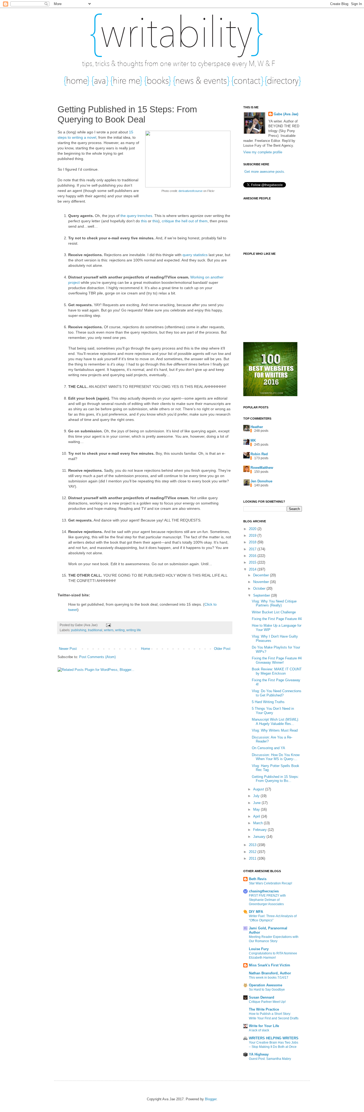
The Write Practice (264, 1009)
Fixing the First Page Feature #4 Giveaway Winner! (277, 660)
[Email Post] (107, 625)
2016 (253, 556)
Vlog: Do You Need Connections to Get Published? (276, 693)
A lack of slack (259, 1030)
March (258, 823)
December (261, 575)
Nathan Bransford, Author (270, 973)
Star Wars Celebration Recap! (270, 883)
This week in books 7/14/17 (268, 977)
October (259, 588)
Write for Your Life (264, 1026)
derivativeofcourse (191, 190)
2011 (253, 858)
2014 (253, 569)
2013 (253, 845)
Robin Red (259, 454)
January (259, 837)
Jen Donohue (261, 481)
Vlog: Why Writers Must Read (275, 730)
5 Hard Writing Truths (268, 702)
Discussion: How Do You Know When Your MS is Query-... (276, 757)
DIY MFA (256, 912)
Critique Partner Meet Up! (267, 1002)
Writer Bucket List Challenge (274, 612)
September (262, 595)
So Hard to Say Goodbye (267, 989)
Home (145, 649)
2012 (253, 852)
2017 (253, 549)
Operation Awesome (265, 985)
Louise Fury (259, 949)
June (257, 803)
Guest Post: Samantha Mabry (270, 1059)
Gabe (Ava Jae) (286, 114)
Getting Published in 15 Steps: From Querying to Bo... (275, 779)
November (261, 582)
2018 (253, 542)
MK (253, 440)
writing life (133, 630)
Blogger (210, 1099)
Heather (256, 427)
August (259, 789)
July (257, 796)
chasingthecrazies (264, 891)
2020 (253, 529)
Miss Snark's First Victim (269, 965)
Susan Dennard (261, 997)
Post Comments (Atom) (97, 657)
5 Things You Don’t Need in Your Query (273, 711)
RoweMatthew (261, 468)
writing (120, 630)
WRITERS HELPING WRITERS (273, 1038)
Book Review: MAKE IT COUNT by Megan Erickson (277, 671)
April (257, 816)
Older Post (222, 649)
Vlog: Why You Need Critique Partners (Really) (274, 603)
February (260, 830)
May (257, 809)
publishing (78, 630)
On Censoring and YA (268, 748)
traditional (95, 630)
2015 (253, 562)
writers (109, 630)
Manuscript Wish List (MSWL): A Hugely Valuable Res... (275, 721)
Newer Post (68, 649)
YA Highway (259, 1054)
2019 (253, 535)
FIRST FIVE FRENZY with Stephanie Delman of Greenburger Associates (267, 900)
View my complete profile (262, 152)
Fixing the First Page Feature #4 (277, 619)
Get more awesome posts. (264, 172)
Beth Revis (257, 879)
